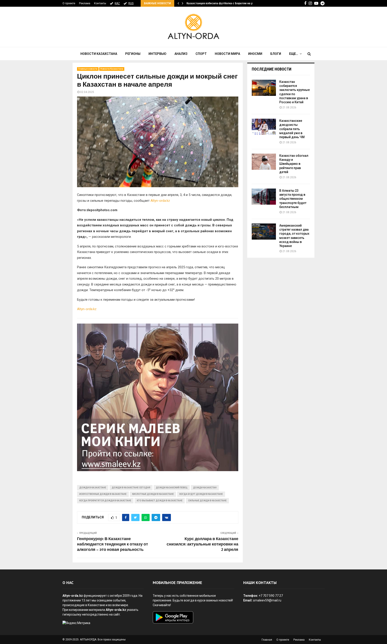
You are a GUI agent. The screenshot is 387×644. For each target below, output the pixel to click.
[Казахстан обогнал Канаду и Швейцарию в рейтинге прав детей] (264, 162)
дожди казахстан (205, 487)
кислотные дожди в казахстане (153, 494)
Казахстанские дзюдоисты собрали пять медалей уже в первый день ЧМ (292, 129)
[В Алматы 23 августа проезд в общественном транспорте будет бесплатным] (264, 197)
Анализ (180, 54)
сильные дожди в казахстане (207, 500)
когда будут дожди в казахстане (201, 494)
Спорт (201, 54)
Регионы (132, 54)
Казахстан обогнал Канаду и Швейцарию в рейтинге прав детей (293, 164)
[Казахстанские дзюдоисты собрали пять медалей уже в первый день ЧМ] (264, 127)
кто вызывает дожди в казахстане (160, 500)
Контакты (100, 3)
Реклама (84, 3)
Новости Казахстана (98, 54)
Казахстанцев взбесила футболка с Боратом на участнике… (227, 3)
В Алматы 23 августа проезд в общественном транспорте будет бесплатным (292, 199)
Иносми (255, 54)
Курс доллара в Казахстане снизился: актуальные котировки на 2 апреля (202, 544)
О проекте (68, 3)
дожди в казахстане (92, 487)
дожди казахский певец (171, 487)
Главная (267, 639)
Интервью (157, 54)
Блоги (275, 54)
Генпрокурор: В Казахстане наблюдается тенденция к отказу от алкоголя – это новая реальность (112, 544)
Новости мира (227, 54)
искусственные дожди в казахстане (103, 494)
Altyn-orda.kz (160, 201)
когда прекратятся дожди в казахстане (105, 500)
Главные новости (87, 69)
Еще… (293, 54)
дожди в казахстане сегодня (131, 487)
